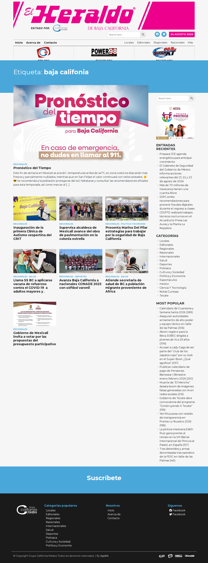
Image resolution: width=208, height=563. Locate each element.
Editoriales (143, 42)
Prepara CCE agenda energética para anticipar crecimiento (176, 157)
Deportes (81, 276)
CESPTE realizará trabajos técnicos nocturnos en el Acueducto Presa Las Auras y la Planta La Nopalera (176, 220)
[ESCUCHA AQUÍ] (104, 52)
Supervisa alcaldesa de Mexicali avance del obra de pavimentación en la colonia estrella (79, 233)
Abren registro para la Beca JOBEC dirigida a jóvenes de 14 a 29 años (174, 335)
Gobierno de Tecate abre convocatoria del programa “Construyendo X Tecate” (177, 402)
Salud (32, 276)
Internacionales (170, 256)
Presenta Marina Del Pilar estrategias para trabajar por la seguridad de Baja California (126, 233)
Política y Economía (133, 224)
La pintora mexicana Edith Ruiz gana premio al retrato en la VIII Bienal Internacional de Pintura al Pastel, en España (177, 437)
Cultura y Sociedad (172, 272)
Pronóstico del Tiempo (33, 168)
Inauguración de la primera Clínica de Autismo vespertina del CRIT (32, 233)
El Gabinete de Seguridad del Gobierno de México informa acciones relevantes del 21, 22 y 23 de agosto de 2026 (176, 173)
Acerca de (33, 42)
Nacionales (177, 42)
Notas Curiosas (169, 291)
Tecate (164, 295)
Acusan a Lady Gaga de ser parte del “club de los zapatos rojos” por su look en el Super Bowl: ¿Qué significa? (177, 355)
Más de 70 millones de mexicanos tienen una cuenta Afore (174, 189)
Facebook (178, 510)
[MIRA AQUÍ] (43, 52)
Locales (129, 42)
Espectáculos (168, 280)
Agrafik (104, 555)
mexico (164, 283)
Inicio (19, 42)
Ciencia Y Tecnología (173, 287)
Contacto (50, 42)
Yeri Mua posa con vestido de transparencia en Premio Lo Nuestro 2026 (176, 417)
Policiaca (165, 268)
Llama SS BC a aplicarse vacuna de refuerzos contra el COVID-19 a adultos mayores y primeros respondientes (33, 287)
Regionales (160, 42)
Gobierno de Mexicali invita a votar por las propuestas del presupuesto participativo (34, 338)
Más (190, 42)
